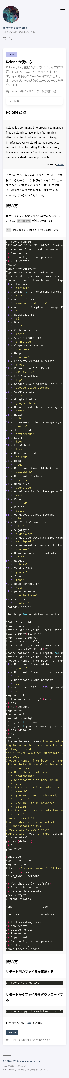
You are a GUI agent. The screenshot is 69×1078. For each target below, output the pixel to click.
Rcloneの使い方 (19, 61)
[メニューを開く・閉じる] (62, 9)
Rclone (12, 1032)
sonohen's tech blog (15, 27)
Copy (57, 242)
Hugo (5, 1066)
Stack (11, 1069)
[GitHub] (5, 39)
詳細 (30, 1023)
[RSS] (10, 39)
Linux (11, 54)
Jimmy (20, 1069)
